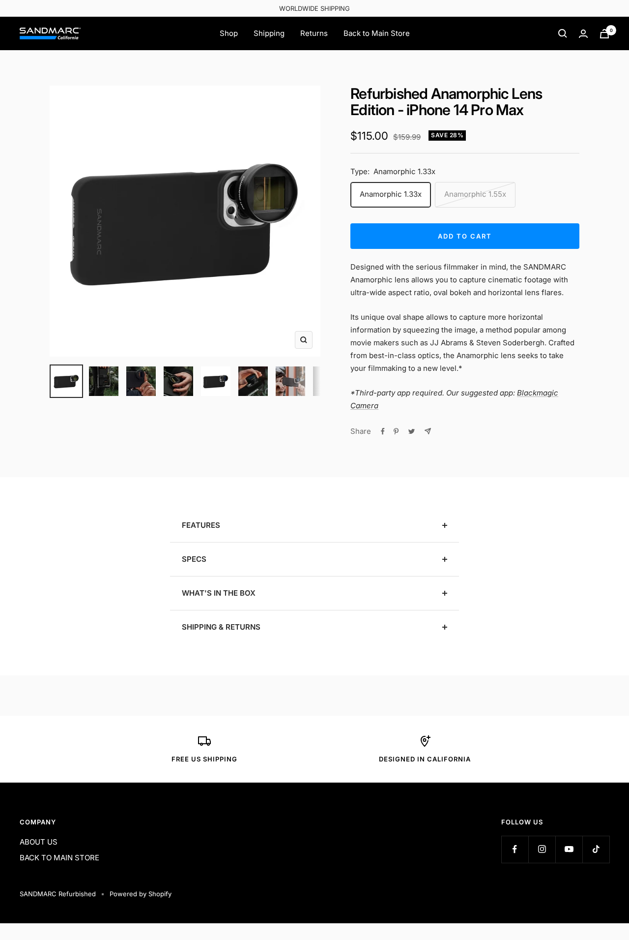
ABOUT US (38, 842)
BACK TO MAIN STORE (59, 857)
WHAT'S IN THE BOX (219, 593)
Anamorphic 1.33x (391, 194)
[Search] (562, 33)
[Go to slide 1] (66, 381)
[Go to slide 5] (215, 381)
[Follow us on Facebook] (514, 849)
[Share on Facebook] (383, 431)
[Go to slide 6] (253, 381)
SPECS (194, 559)
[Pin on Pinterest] (396, 431)
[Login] (583, 34)
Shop (229, 33)
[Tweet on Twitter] (411, 431)
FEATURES (201, 525)
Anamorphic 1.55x (475, 194)
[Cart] (604, 33)
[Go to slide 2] (103, 381)
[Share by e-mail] (428, 431)
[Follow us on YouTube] (568, 849)
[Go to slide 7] (290, 381)
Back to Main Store (376, 33)
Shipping (269, 33)
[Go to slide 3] (141, 381)
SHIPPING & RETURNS (221, 627)
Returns (314, 33)
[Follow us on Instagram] (541, 849)
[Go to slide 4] (178, 381)
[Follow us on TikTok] (595, 849)
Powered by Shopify (141, 894)
